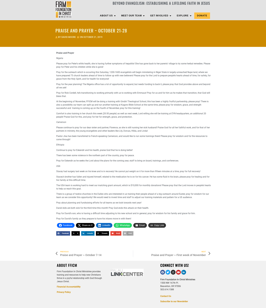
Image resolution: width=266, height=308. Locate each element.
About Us (106, 15)
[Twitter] (168, 272)
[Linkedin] (183, 272)
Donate (202, 15)
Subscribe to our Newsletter (174, 301)
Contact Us (165, 296)
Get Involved (159, 15)
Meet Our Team (131, 15)
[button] (63, 233)
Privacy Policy (64, 292)
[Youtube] (178, 272)
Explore (183, 15)
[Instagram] (173, 272)
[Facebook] (162, 272)
